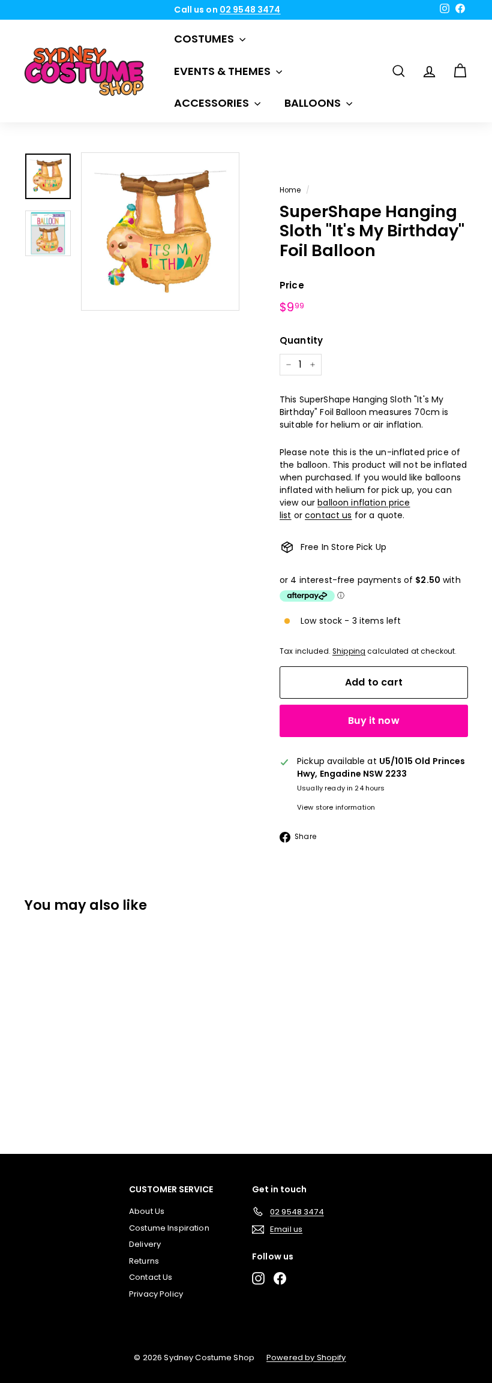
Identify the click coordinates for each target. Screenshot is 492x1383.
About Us (146, 1211)
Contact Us (150, 1277)
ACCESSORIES (212, 102)
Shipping (348, 651)
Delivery (145, 1244)
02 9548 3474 (250, 10)
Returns (144, 1261)
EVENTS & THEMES (223, 71)
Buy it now (374, 720)
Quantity (301, 340)
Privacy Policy (156, 1294)
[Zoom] (160, 231)
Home (290, 190)
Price (292, 285)
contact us (328, 515)
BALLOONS (313, 102)
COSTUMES (205, 38)
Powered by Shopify (306, 1357)
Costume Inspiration (169, 1228)
